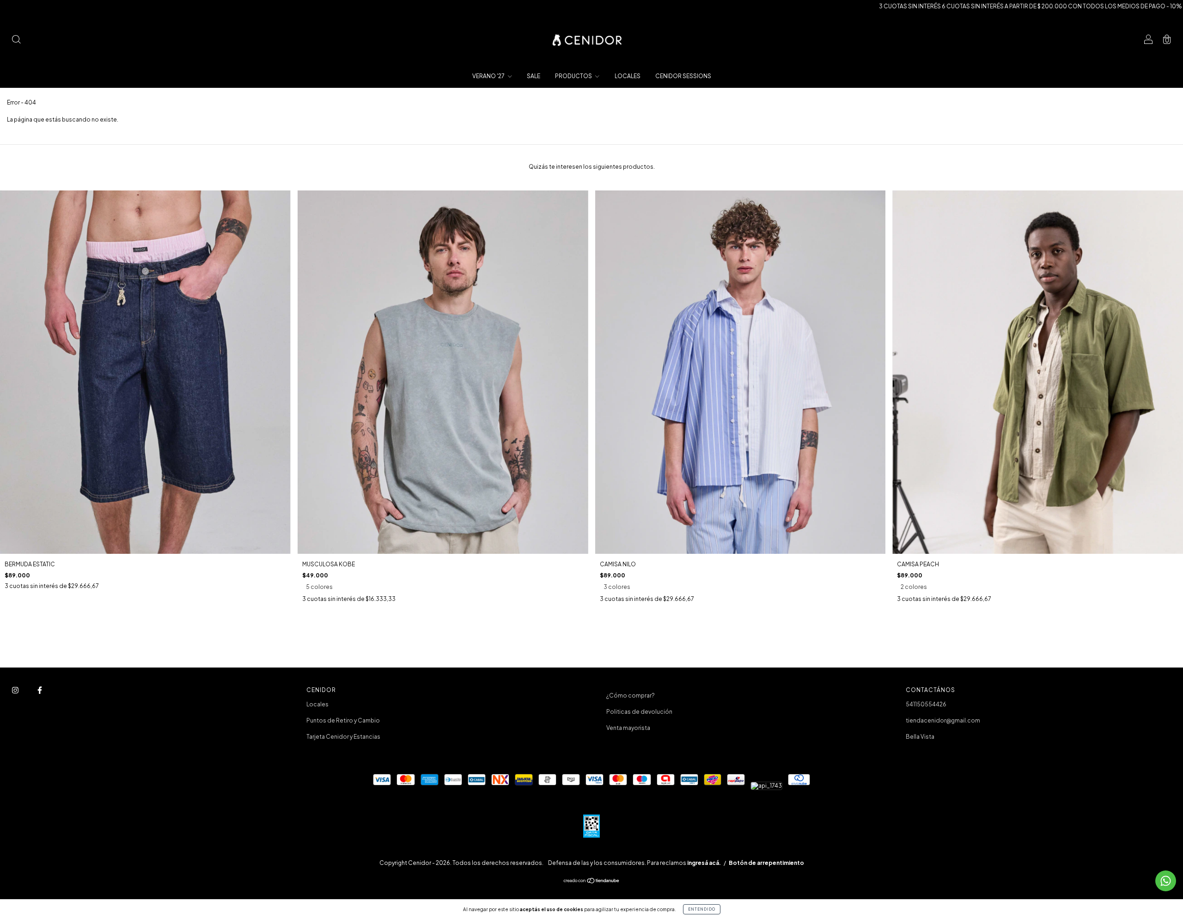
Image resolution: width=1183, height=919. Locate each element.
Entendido (701, 909)
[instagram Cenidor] (15, 689)
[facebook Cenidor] (39, 689)
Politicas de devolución (639, 711)
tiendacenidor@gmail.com (943, 720)
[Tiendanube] (592, 881)
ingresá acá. (704, 862)
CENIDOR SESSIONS (683, 76)
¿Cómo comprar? (630, 695)
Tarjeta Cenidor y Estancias (343, 736)
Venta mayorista (628, 727)
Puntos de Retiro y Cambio (343, 720)
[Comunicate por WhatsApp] (1165, 880)
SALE (533, 76)
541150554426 (926, 704)
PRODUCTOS (574, 76)
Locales (317, 704)
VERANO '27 (489, 76)
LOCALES (627, 76)
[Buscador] (16, 40)
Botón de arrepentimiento (766, 862)
